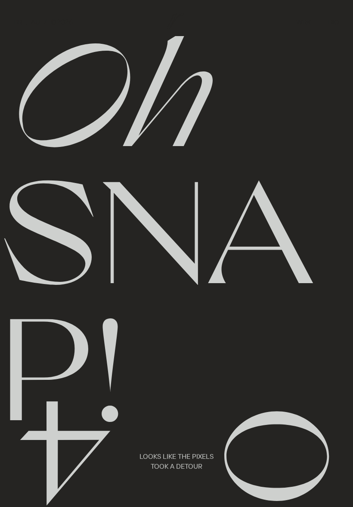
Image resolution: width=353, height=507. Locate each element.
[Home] (175, 20)
